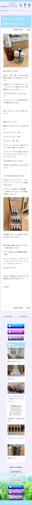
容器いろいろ (12, 458)
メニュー (29, 5)
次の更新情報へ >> (24, 316)
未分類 (5, 10)
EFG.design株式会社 (26, 503)
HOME (1, 10)
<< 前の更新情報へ (8, 316)
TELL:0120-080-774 (21, 5)
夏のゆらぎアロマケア (14, 361)
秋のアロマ (11, 379)
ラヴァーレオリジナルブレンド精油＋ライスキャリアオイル (16, 398)
